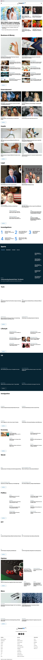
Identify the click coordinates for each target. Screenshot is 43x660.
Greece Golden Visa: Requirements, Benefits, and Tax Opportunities (14, 434)
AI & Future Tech (3, 316)
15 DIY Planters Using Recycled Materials (8, 550)
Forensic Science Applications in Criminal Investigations (9, 238)
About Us (35, 640)
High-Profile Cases (20, 654)
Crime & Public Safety (4, 368)
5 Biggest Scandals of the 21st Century (35, 513)
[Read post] (5, 63)
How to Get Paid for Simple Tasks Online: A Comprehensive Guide (36, 80)
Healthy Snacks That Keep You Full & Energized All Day (11, 468)
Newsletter (35, 642)
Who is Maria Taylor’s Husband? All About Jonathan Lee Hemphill (10, 23)
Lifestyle (2, 642)
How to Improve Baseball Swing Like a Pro (38, 254)
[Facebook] (21, 634)
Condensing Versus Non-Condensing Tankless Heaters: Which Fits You (30, 605)
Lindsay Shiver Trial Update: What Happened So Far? (26, 30)
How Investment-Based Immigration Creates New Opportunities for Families (31, 57)
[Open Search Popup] (41, 3)
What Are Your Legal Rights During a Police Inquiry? (23, 238)
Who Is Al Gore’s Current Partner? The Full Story (37, 17)
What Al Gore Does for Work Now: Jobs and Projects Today (15, 502)
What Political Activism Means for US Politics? (36, 507)
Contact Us (35, 645)
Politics (2, 645)
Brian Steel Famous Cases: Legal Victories (9, 184)
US (1, 654)
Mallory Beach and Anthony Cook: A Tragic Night (10, 384)
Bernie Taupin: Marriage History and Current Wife (10, 29)
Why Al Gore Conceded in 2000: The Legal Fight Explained (14, 507)
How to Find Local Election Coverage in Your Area (31, 384)
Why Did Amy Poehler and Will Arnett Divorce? (35, 333)
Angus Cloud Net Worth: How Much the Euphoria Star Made (35, 68)
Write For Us (35, 648)
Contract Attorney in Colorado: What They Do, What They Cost (14, 212)
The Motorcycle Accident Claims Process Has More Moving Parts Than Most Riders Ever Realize (35, 212)
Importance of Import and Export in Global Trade (15, 446)
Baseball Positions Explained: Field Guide (38, 271)
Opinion (25, 581)
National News (19, 651)
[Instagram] (19, 634)
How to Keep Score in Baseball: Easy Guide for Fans (38, 277)
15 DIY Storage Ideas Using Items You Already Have (31, 550)
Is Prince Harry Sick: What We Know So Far (30, 118)
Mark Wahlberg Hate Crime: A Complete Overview (10, 369)
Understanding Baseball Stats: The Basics (12, 279)
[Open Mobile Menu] (1, 3)
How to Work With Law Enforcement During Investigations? (23, 232)
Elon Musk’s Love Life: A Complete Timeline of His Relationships (10, 28)
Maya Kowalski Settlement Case (28, 184)
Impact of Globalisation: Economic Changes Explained (36, 446)
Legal (31, 210)
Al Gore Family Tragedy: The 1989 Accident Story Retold (36, 497)
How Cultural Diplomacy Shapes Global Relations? (31, 483)
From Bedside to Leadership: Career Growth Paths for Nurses (27, 584)
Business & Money (12, 66)
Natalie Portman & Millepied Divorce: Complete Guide (35, 339)
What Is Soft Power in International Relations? (30, 468)
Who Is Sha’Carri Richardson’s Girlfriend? (35, 345)
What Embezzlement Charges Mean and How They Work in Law (15, 218)
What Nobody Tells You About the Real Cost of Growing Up (15, 80)
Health (2, 153)
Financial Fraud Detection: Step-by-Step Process (9, 232)
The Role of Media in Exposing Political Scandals (14, 513)
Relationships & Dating (4, 20)
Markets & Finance (20, 640)
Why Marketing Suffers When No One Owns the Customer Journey (15, 68)
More (4, 656)
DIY (1, 534)
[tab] (3, 250)
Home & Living (24, 603)
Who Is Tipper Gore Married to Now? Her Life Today (26, 17)
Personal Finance (33, 72)
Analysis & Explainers (27, 568)
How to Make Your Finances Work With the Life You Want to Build (36, 62)
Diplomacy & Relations (25, 467)
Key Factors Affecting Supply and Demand (36, 440)
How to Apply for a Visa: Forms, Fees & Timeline (9, 422)
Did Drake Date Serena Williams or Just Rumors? (15, 333)
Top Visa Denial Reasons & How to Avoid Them (30, 407)
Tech (1, 299)
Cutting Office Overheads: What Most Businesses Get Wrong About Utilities (15, 74)
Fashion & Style (11, 343)
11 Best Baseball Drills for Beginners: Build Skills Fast (38, 259)
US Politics (11, 500)
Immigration (3, 406)
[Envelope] (23, 634)
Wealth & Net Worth (33, 66)
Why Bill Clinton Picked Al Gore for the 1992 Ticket (36, 502)
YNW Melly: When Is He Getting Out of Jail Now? (36, 30)
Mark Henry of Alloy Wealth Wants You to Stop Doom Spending (28, 570)
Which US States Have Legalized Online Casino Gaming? (11, 582)
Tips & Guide (3, 603)
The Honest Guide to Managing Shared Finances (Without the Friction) (35, 74)
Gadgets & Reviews (25, 316)
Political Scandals (12, 511)
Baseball (2, 277)
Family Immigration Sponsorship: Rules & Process (10, 407)
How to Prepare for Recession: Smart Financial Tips (35, 434)
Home (35, 639)
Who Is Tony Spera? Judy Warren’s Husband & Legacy (10, 25)
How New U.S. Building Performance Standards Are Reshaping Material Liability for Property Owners (35, 219)
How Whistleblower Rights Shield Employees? (36, 232)
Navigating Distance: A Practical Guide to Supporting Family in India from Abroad (15, 63)
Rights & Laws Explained (13, 210)
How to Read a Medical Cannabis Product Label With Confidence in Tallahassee (31, 141)
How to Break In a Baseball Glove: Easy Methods (38, 265)
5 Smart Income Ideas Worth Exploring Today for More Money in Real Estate (10, 57)
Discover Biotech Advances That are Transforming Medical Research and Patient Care (10, 318)
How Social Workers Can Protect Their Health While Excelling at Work (37, 584)
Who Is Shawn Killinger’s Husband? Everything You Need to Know (15, 339)
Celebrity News (3, 102)
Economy (18, 639)
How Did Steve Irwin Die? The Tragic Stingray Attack (14, 345)
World (2, 467)
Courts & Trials (24, 28)
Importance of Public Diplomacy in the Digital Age (10, 483)
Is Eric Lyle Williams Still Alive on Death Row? (9, 206)
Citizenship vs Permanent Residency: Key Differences (32, 422)
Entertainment (3, 640)
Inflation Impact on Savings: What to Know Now (15, 440)
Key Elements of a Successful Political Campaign (14, 497)
